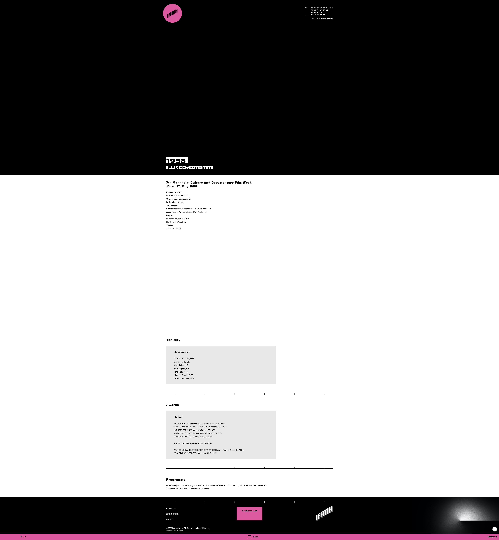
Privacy (170, 519)
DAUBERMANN (180, 530)
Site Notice (172, 514)
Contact (171, 509)
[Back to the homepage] (172, 13)
